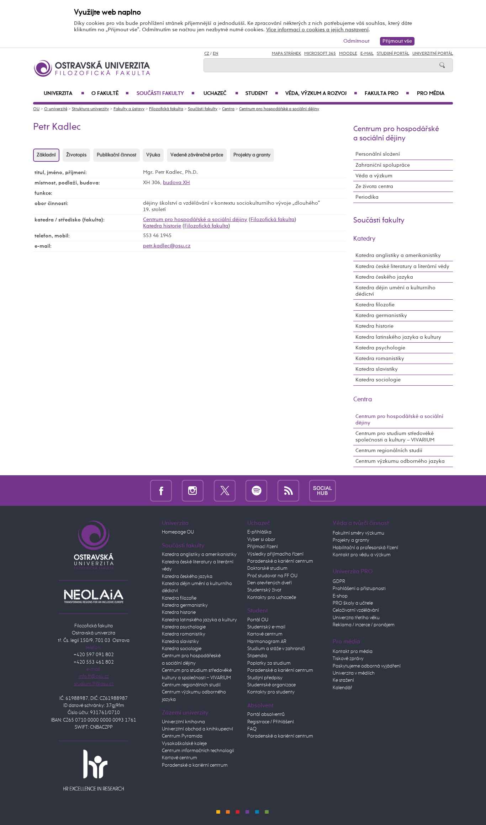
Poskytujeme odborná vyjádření (367, 666)
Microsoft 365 (320, 54)
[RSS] (288, 490)
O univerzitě (55, 109)
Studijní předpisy (264, 677)
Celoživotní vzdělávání (356, 610)
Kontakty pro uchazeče (271, 597)
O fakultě (110, 93)
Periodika (367, 197)
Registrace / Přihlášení (270, 721)
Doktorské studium (267, 568)
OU (36, 109)
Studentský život (264, 590)
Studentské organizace (271, 684)
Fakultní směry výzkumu (358, 533)
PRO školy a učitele (353, 603)
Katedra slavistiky (376, 369)
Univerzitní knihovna (183, 721)
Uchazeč (221, 93)
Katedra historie (162, 226)
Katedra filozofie (375, 304)
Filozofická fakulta (166, 109)
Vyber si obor (261, 539)
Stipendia (257, 655)
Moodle (348, 54)
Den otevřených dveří (269, 582)
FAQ (252, 729)
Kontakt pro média (353, 651)
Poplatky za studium (269, 663)
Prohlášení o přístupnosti (359, 588)
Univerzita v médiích (354, 673)
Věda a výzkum (373, 175)
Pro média (430, 93)
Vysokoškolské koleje (184, 743)
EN (215, 54)
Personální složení (377, 154)
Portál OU (257, 619)
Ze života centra (374, 186)
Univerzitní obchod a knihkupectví (197, 729)
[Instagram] (193, 490)
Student (261, 93)
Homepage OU (178, 532)
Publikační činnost (116, 154)
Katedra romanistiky (379, 358)
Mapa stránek (286, 54)
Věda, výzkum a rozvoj (321, 93)
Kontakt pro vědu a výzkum (362, 554)
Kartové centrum (179, 757)
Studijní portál (393, 54)
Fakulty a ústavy (128, 109)
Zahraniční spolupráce (382, 165)
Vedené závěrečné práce (196, 154)
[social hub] (322, 490)
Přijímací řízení (262, 546)
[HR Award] (93, 769)
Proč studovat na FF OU (272, 575)
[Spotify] (256, 490)
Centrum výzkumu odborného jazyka (400, 461)
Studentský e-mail (266, 627)
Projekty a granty (251, 154)
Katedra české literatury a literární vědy (402, 266)
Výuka (153, 154)
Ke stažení (343, 680)
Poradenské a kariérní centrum (195, 765)
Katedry (364, 239)
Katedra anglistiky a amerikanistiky (398, 255)
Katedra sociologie (378, 379)
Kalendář (342, 687)
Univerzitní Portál (432, 54)
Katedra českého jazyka (384, 277)
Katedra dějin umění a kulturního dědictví (395, 291)
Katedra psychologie (380, 347)
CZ (206, 54)
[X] (225, 490)
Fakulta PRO (387, 93)
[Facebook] (161, 490)
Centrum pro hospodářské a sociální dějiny (279, 109)
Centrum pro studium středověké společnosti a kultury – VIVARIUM (394, 437)
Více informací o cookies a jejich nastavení (317, 29)
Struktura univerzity (90, 109)
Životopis (76, 154)
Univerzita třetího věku (356, 617)
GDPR (339, 581)
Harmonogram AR (266, 641)
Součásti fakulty (165, 93)
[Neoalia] (93, 596)
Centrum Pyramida (182, 736)
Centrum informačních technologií (198, 750)
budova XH (176, 182)
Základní (46, 154)
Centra (228, 109)
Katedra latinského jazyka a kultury (398, 337)
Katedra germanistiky (381, 315)
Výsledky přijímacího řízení (275, 554)
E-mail (367, 54)
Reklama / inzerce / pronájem (364, 624)
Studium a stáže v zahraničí (276, 648)
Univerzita (64, 93)
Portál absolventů (266, 714)
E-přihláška (259, 532)
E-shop (340, 596)
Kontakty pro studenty (271, 692)
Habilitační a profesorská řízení (365, 547)
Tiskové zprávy (348, 658)
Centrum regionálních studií (388, 450)
